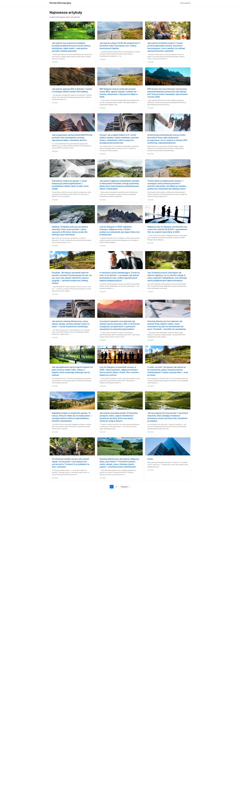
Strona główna (185, 3)
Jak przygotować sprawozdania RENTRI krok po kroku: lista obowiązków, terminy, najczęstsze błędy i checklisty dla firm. (72, 137)
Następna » (125, 487)
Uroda (150, 459)
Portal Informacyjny (60, 3)
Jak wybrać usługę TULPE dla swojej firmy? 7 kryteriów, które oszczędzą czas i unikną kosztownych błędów (120, 45)
